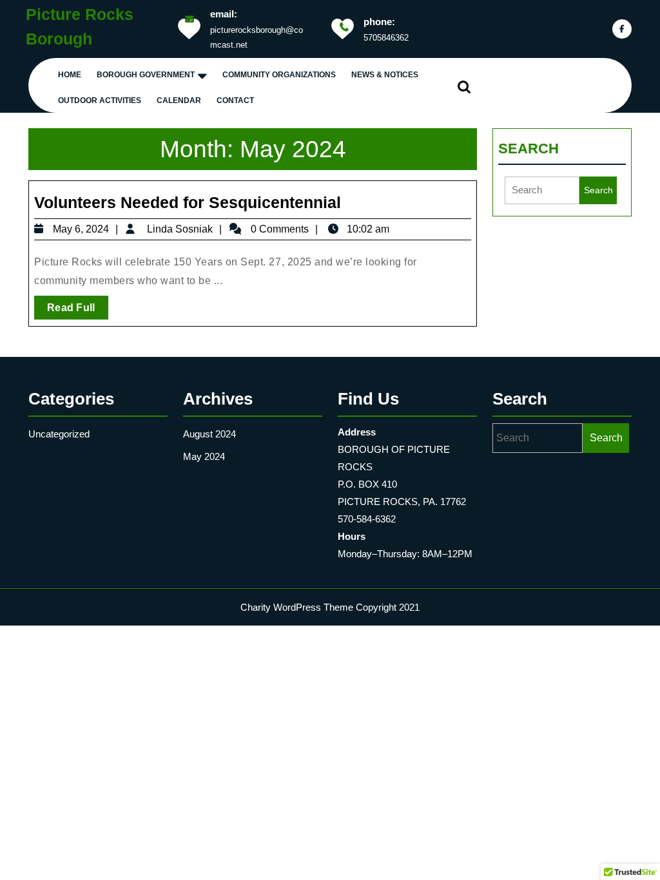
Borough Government (146, 74)
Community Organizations (279, 74)
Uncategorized (59, 433)
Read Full (77, 310)
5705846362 (386, 38)
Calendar (179, 100)
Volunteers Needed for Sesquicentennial (187, 202)
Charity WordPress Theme (296, 607)
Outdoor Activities (99, 100)
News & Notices (384, 74)
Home (69, 74)
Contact (235, 100)
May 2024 (204, 456)
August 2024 (209, 433)
